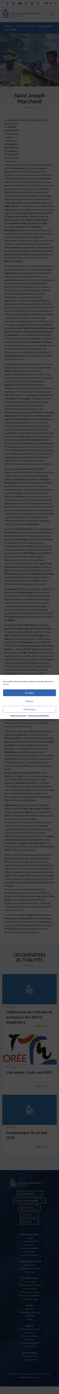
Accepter (29, 692)
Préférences (29, 709)
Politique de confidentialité (38, 715)
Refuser (29, 701)
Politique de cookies (18, 715)
